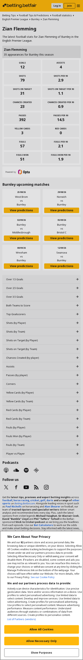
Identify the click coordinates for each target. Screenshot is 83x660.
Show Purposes (41, 652)
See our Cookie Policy (42, 577)
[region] (41, 595)
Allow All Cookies (41, 629)
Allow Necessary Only (41, 641)
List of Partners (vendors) (21, 619)
